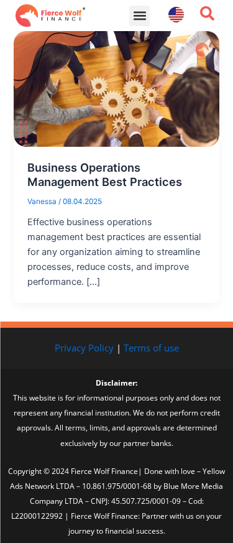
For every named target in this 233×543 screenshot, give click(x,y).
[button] (139, 16)
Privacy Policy (84, 347)
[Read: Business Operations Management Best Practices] (116, 88)
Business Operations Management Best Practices (104, 174)
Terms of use (151, 347)
